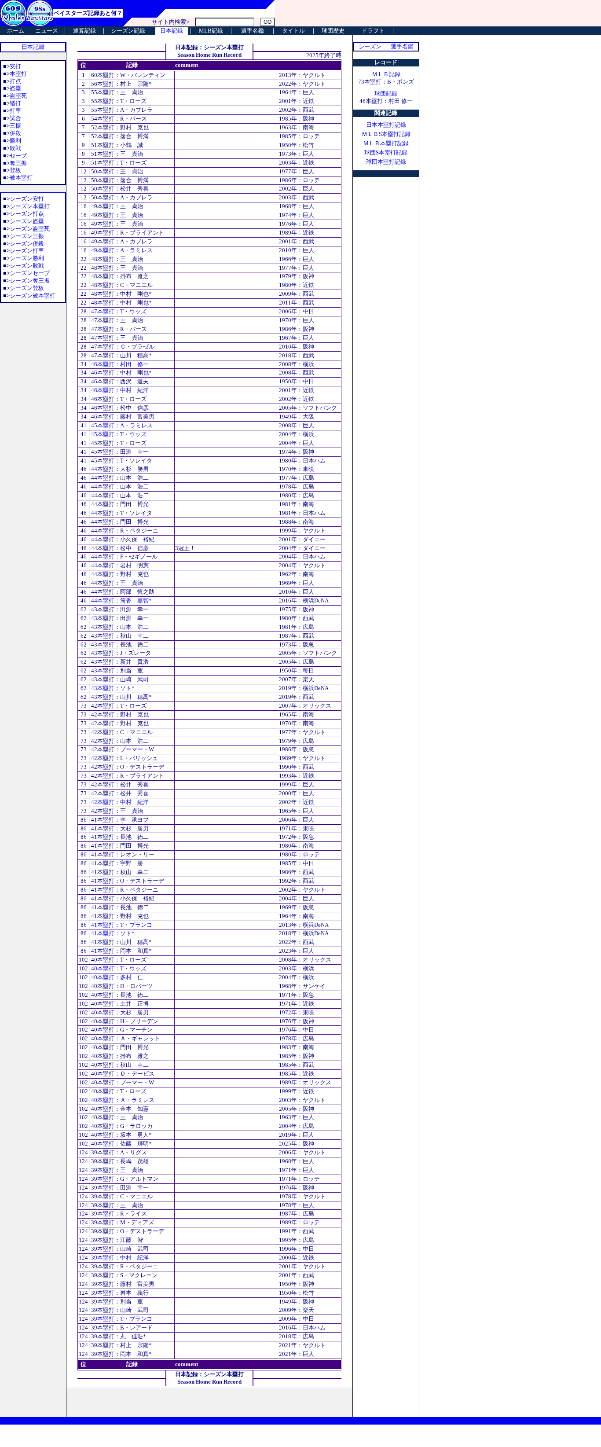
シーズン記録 (128, 30)
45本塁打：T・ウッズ (118, 434)
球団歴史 (333, 30)
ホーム (15, 30)
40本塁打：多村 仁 (116, 977)
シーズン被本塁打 (32, 295)
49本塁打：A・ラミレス (121, 250)
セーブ (18, 155)
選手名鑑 (252, 30)
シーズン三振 (27, 236)
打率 (15, 110)
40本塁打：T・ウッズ (118, 968)
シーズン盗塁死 (30, 228)
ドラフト (373, 30)
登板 (15, 170)
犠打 (15, 103)
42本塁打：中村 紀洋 (119, 802)
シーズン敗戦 (27, 265)
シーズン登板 (27, 288)
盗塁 (15, 88)
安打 (15, 66)
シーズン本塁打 (30, 206)
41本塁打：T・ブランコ (121, 925)
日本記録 (171, 30)
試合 (15, 118)
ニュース (46, 30)
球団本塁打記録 (386, 161)
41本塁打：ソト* (112, 933)
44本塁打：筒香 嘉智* (121, 600)
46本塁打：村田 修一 (119, 364)
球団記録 (385, 93)
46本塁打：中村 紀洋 (119, 390)
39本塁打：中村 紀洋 (119, 1257)
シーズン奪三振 (30, 280)
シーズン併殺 (27, 243)
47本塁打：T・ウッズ (118, 311)
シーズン (370, 46)
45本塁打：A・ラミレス (121, 425)
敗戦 (15, 148)
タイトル (293, 30)
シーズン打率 (27, 250)
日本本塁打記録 (386, 124)
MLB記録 (211, 30)
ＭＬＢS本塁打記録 (386, 134)
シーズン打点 (27, 213)
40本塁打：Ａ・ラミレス (122, 1100)
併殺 (15, 133)
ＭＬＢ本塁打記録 (386, 143)
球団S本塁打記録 (385, 152)
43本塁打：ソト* (112, 688)
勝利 (15, 140)
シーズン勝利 (27, 258)
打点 (15, 81)
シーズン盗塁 (27, 221)
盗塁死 (18, 95)
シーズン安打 (27, 198)
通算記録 (84, 30)
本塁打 (18, 73)
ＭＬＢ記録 (386, 74)
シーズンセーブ (30, 273)
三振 (15, 125)
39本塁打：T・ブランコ (121, 1318)
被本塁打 (21, 177)
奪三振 (18, 163)
